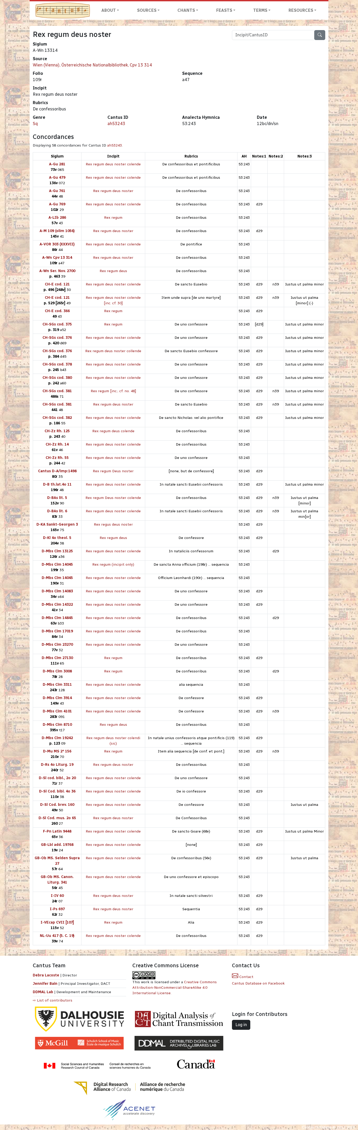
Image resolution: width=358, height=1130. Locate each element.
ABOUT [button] (108, 10)
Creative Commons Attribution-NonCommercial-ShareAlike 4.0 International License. (174, 987)
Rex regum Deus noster (113, 471)
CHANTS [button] (186, 10)
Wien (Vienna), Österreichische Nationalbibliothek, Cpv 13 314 (92, 65)
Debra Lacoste (46, 975)
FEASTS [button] (224, 10)
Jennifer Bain (45, 983)
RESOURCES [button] (301, 10)
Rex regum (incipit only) (113, 564)
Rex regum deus (113, 271)
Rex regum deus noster (113, 191)
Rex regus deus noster (113, 524)
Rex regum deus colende (113, 431)
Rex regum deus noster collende (113, 351)
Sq (35, 123)
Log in (241, 1024)
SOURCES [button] (146, 10)
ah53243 (116, 123)
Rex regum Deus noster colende (113, 498)
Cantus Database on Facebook (258, 983)
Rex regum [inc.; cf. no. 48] (113, 391)
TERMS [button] (260, 10)
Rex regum (113, 217)
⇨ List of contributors (52, 1000)
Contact (245, 977)
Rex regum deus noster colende (113, 164)
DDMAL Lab (43, 992)
